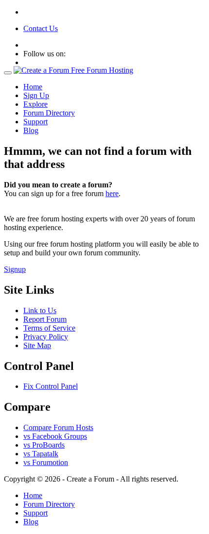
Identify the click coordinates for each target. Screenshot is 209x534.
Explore (35, 104)
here (112, 193)
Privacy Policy (45, 337)
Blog (30, 130)
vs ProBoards (44, 445)
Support (35, 121)
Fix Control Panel (50, 386)
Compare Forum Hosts (58, 427)
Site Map (37, 345)
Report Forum (45, 319)
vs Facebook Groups (55, 436)
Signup (15, 269)
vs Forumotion (45, 462)
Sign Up (36, 95)
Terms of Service (49, 328)
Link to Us (39, 310)
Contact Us (40, 28)
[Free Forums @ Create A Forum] (73, 70)
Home (32, 87)
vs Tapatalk (40, 454)
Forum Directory (49, 113)
